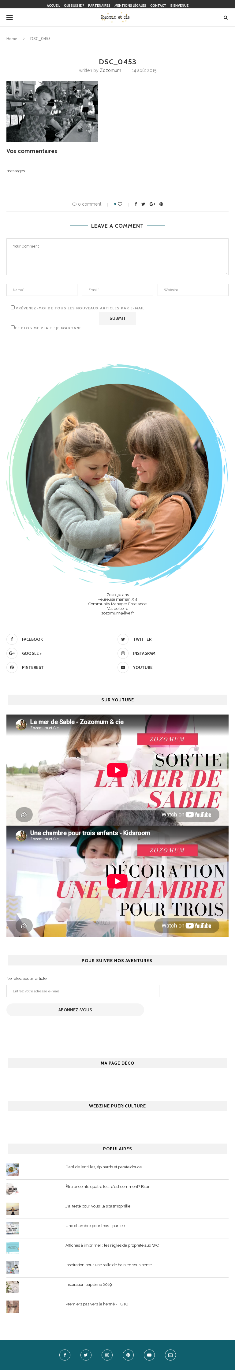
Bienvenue (179, 5)
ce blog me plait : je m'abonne (48, 328)
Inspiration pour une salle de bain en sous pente (108, 1265)
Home (11, 38)
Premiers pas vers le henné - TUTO (97, 1304)
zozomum (110, 70)
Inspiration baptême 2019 (88, 1284)
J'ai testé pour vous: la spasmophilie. (98, 1206)
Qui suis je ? (74, 5)
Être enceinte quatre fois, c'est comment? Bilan (108, 1186)
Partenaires (99, 5)
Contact (158, 5)
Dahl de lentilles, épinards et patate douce (103, 1167)
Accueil (53, 5)
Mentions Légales (130, 5)
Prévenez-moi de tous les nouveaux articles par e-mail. (81, 308)
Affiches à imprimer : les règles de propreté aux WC (112, 1245)
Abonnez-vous (75, 1010)
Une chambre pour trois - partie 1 (95, 1225)
